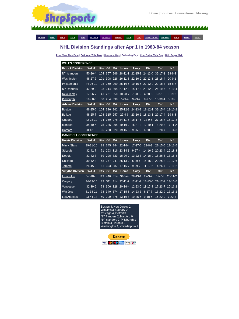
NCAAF (94, 37)
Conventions (184, 13)
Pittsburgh (68, 99)
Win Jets (67, 191)
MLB (72, 37)
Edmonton (68, 176)
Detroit (66, 155)
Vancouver (69, 186)
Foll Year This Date (91, 55)
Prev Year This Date (67, 55)
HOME (41, 37)
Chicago (67, 161)
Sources (166, 13)
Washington (69, 78)
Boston (66, 109)
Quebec (67, 119)
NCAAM (106, 37)
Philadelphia (70, 83)
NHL (83, 37)
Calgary (67, 181)
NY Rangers (70, 89)
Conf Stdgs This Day (151, 55)
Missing (202, 13)
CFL (139, 37)
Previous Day (112, 55)
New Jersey (69, 94)
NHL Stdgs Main (174, 55)
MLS (129, 37)
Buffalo (66, 114)
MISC (197, 37)
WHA (187, 37)
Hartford (67, 130)
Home (153, 13)
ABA (176, 37)
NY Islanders (70, 73)
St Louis (67, 150)
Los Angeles (70, 196)
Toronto (67, 166)
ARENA (165, 37)
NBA (62, 37)
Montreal (67, 125)
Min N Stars (69, 145)
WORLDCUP (151, 37)
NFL (52, 37)
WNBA (118, 37)
